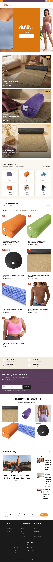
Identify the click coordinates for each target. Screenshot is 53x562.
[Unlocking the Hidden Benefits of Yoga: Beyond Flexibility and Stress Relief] (40, 460)
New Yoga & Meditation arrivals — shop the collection (16, 1)
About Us (16, 545)
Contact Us (36, 526)
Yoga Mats (23, 526)
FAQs (35, 528)
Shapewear (38, 5)
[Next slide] (50, 30)
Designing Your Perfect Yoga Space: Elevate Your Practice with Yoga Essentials (48, 479)
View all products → (47, 205)
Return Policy (36, 531)
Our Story (16, 547)
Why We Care (17, 550)
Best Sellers (6, 210)
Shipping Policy (37, 533)
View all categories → (46, 166)
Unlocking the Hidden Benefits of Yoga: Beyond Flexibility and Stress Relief (48, 464)
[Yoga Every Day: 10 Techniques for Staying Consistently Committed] (17, 463)
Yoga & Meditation (19, 5)
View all (48, 451)
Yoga (15, 210)
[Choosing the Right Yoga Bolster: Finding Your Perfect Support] (39, 490)
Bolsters (22, 528)
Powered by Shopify (30, 559)
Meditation (40, 462)
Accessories (23, 536)
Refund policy (36, 539)
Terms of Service (37, 536)
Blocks (22, 531)
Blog (15, 552)
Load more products (27, 352)
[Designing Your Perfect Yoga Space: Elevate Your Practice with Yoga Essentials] (40, 475)
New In (8, 531)
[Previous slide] (3, 30)
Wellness (14, 471)
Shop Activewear (26, 36)
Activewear (30, 5)
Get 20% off (26, 386)
